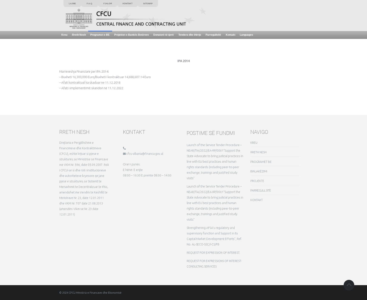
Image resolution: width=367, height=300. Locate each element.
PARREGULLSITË (260, 190)
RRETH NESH (258, 152)
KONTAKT (256, 200)
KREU (253, 142)
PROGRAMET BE (261, 161)
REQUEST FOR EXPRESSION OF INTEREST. (213, 252)
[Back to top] (349, 285)
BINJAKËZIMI (258, 171)
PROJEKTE (257, 181)
